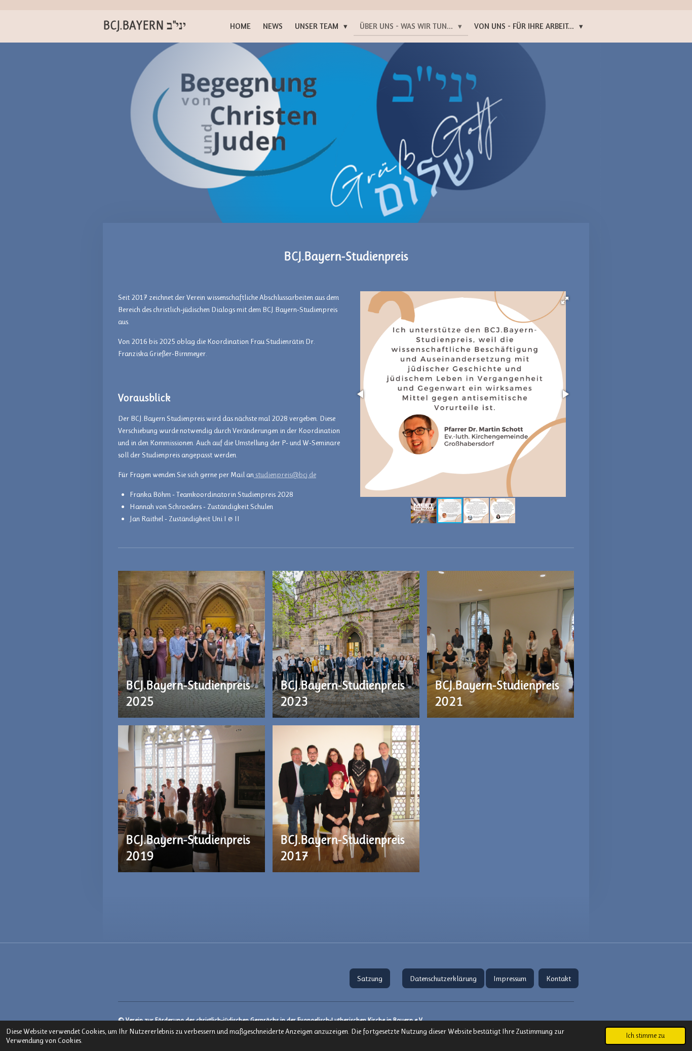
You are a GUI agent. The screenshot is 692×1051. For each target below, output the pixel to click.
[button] (565, 300)
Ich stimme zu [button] (645, 1035)
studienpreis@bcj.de (285, 474)
